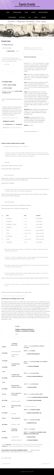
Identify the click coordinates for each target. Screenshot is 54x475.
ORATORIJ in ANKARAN (43, 12)
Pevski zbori (22, 17)
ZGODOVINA (43, 17)
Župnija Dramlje (27, 4)
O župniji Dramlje (12, 17)
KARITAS (36, 17)
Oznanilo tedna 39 (5, 463)
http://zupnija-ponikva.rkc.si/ (15, 127)
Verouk (26, 12)
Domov (7, 12)
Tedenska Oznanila (17, 12)
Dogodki (33, 12)
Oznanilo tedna (46, 463)
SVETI (29, 17)
